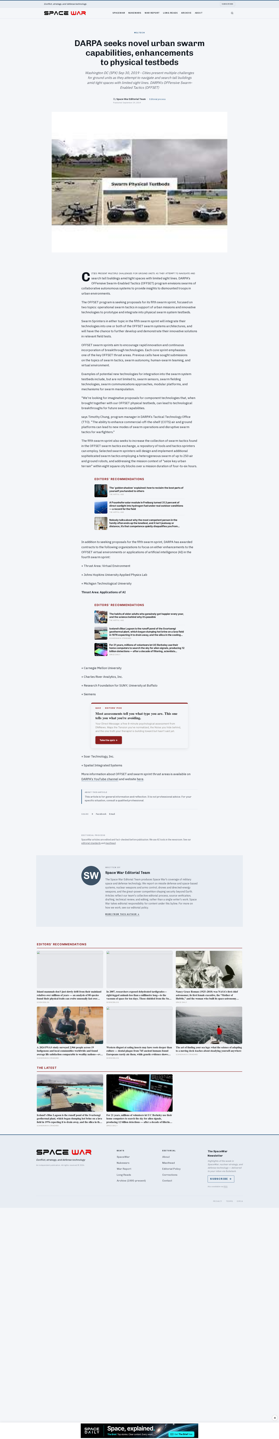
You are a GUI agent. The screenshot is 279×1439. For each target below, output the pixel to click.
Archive (186, 12)
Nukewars (134, 12)
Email (112, 814)
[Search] (232, 13)
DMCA (240, 1201)
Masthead (168, 1162)
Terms (229, 1201)
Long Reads (170, 12)
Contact (167, 1180)
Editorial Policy (171, 1168)
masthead (110, 843)
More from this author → (122, 914)
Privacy (217, 1201)
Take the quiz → (109, 740)
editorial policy (139, 907)
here (140, 779)
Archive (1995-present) (131, 1180)
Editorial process (157, 99)
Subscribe (227, 4)
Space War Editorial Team (131, 99)
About (199, 12)
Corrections (169, 1174)
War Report (152, 12)
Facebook (101, 814)
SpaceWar (119, 12)
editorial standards (91, 843)
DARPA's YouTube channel (99, 779)
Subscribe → (221, 1178)
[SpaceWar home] (65, 13)
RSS (225, 1186)
